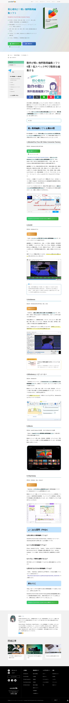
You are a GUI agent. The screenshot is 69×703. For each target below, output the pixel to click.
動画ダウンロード (35, 687)
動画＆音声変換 (35, 673)
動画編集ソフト (13, 64)
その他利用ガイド (35, 693)
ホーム (11, 55)
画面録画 (34, 679)
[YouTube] (9, 680)
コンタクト (54, 679)
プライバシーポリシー (14, 700)
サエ (23, 616)
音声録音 (34, 682)
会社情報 (54, 676)
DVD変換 (34, 676)
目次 (31, 120)
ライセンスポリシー (21, 700)
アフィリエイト (55, 682)
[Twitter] (15, 680)
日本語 (55, 700)
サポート (44, 673)
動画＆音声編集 (17, 55)
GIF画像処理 (35, 690)
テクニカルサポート (46, 679)
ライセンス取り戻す (46, 682)
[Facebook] (12, 680)
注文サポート (45, 676)
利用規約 (9, 700)
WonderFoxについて (55, 673)
